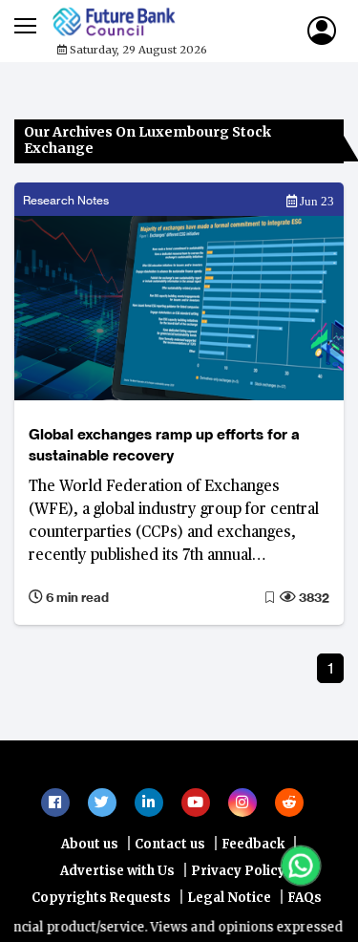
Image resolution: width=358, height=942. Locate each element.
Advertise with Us (117, 928)
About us (89, 901)
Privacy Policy (238, 928)
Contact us (170, 901)
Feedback (252, 901)
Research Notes (66, 200)
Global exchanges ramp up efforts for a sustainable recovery (164, 444)
